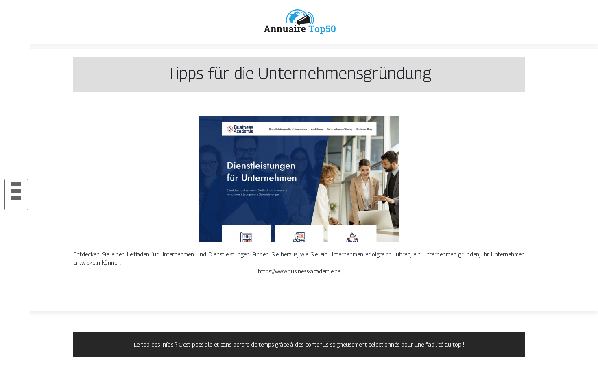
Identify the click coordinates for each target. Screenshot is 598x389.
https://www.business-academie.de (299, 271)
